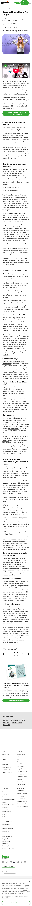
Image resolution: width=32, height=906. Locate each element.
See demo (24, 3)
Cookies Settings (16, 903)
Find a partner (21, 798)
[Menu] (30, 3)
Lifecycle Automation (8, 797)
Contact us (5, 775)
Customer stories (7, 772)
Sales (4, 9)
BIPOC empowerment (8, 848)
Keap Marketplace (7, 839)
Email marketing (21, 766)
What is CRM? (6, 794)
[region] (16, 892)
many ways (14, 336)
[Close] (29, 881)
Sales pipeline (20, 782)
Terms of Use (5, 898)
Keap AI (4, 802)
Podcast (4, 817)
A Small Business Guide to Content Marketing (17, 31)
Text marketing (21, 784)
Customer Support (7, 828)
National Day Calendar (20, 378)
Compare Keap (6, 769)
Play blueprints (6, 846)
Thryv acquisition (7, 756)
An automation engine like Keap (13, 213)
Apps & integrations (22, 801)
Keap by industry (7, 767)
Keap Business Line (22, 771)
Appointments (21, 754)
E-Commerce (15, 720)
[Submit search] (4, 872)
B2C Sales (6, 724)
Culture (4, 762)
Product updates (7, 851)
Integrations (20, 769)
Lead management (22, 776)
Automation (20, 756)
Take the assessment (16, 701)
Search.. (8, 872)
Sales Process (12, 9)
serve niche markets (9, 609)
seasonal (5, 440)
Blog (3, 814)
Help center (5, 831)
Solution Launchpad (22, 806)
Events (4, 791)
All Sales (6, 720)
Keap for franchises (22, 804)
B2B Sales (6, 722)
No (23, 654)
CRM (23, 720)
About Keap (5, 754)
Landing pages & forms (23, 774)
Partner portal (21, 796)
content (8, 140)
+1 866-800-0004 (8, 866)
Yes (9, 654)
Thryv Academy (6, 833)
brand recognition (20, 307)
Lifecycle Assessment (8, 799)
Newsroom (5, 764)
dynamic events (13, 428)
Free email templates (8, 804)
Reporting (19, 779)
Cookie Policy (11, 891)
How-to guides (6, 811)
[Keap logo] (10, 2)
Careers (4, 759)
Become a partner (22, 793)
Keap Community (7, 836)
